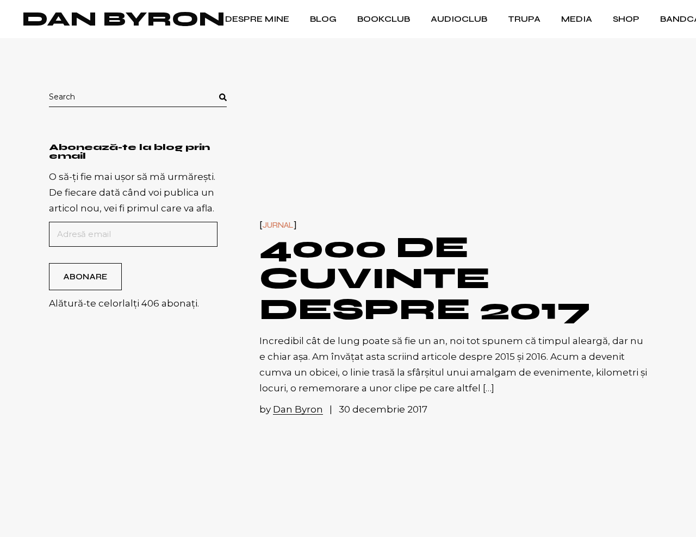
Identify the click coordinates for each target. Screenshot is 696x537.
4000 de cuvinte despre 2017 (425, 278)
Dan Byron (123, 19)
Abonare (85, 277)
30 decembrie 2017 (383, 409)
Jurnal (278, 225)
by (291, 409)
